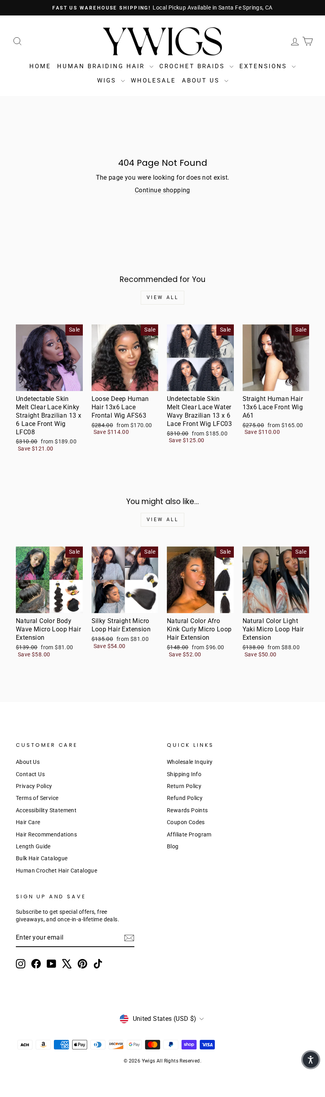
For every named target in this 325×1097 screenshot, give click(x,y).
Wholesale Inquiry (190, 762)
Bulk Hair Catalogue (42, 858)
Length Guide (33, 846)
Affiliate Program (189, 834)
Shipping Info (184, 774)
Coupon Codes (186, 822)
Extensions (264, 66)
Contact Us (30, 774)
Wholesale (153, 80)
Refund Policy (185, 798)
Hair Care (28, 822)
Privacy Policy (34, 786)
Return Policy (184, 786)
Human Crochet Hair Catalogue (56, 870)
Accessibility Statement (46, 810)
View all (163, 297)
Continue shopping (162, 190)
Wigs (108, 80)
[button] (310, 1059)
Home (40, 66)
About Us (202, 80)
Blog (173, 846)
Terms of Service (37, 798)
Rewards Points (187, 810)
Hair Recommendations (46, 834)
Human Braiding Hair (102, 66)
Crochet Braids (193, 66)
